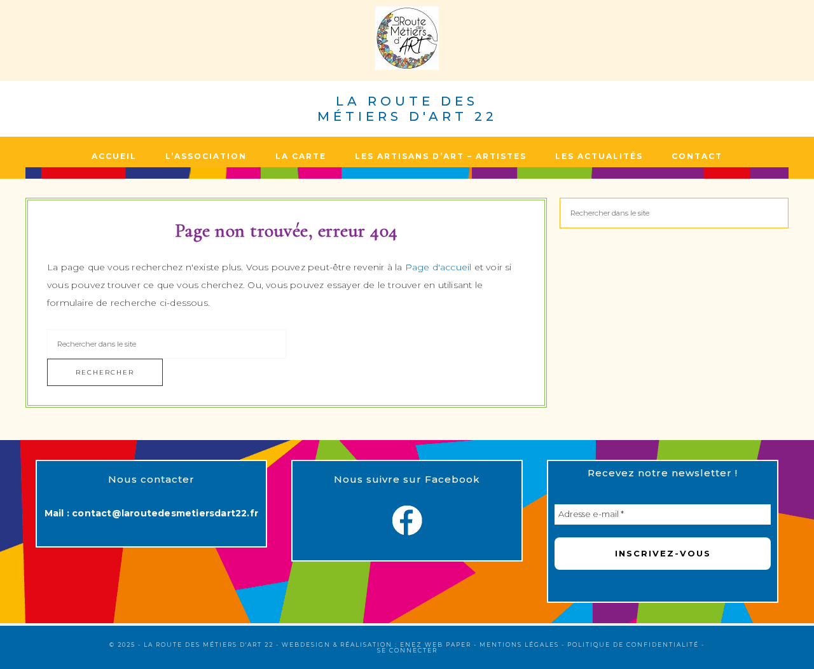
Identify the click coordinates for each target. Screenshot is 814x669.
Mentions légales (519, 644)
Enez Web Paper (435, 644)
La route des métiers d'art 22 (407, 108)
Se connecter (407, 650)
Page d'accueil (438, 267)
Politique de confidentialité (633, 644)
